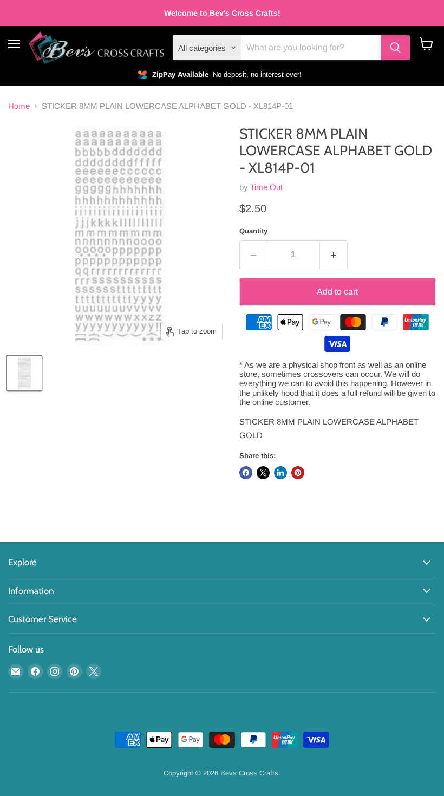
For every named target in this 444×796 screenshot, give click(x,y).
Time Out (266, 187)
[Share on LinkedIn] (280, 472)
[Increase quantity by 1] (334, 254)
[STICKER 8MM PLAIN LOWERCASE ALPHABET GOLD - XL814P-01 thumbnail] (24, 373)
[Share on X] (263, 472)
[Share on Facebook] (245, 472)
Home (19, 105)
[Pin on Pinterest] (297, 472)
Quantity (253, 231)
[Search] (395, 47)
